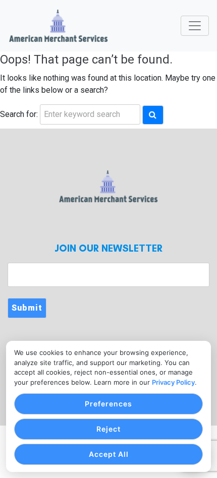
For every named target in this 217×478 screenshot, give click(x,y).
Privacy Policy (173, 382)
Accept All (109, 454)
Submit (27, 308)
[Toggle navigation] (195, 26)
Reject (108, 429)
